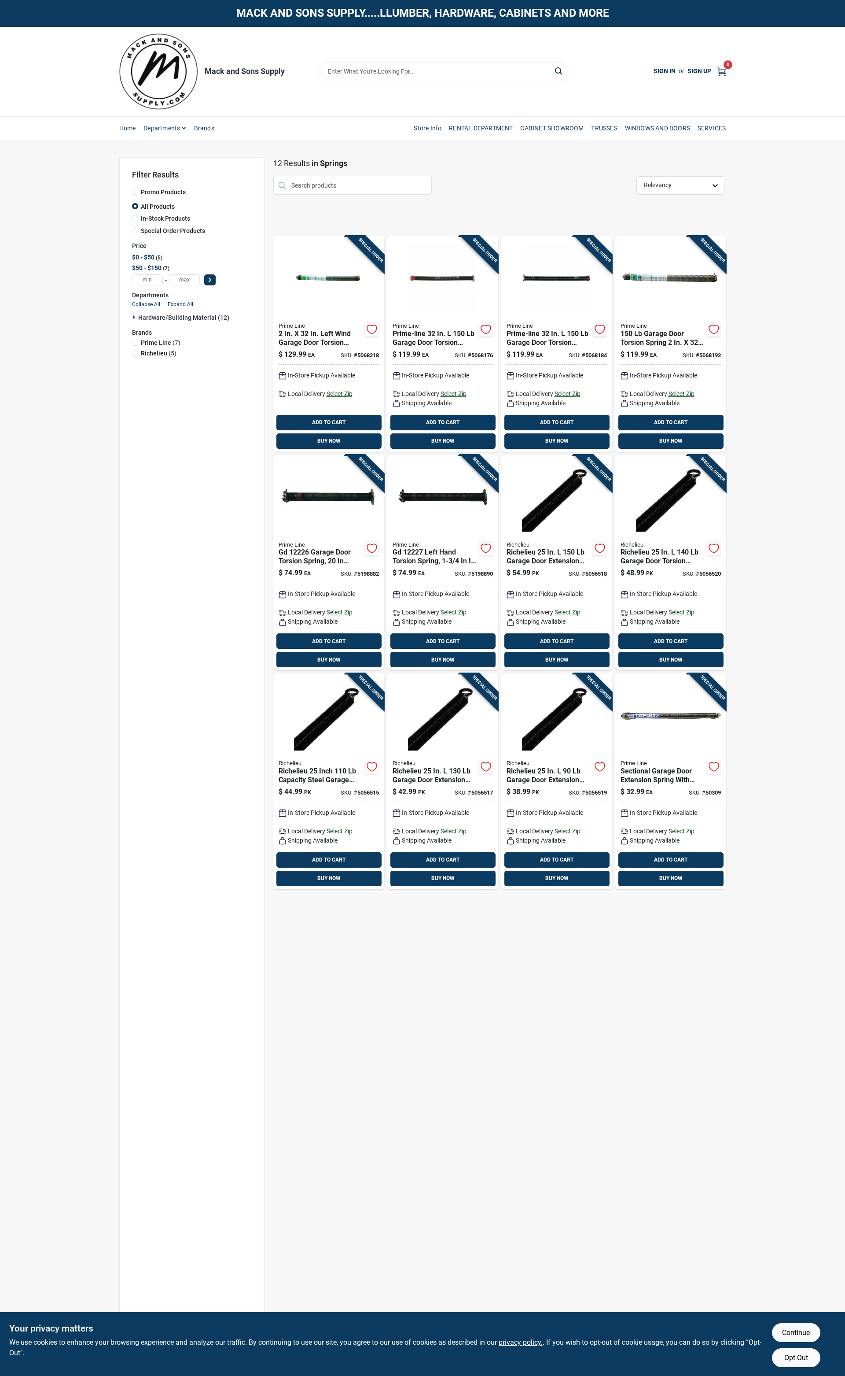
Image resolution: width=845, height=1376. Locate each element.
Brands (204, 128)
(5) (158, 353)
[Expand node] (135, 317)
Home (127, 128)
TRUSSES (604, 128)
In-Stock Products (165, 218)
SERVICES (712, 128)
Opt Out (796, 1358)
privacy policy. (521, 1342)
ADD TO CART (328, 422)
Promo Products (163, 192)
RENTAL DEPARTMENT (481, 128)
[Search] (559, 70)
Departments (161, 128)
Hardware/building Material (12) (183, 317)
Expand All (180, 304)
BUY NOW (329, 441)
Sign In (665, 70)
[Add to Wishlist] (372, 329)
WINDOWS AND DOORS (657, 128)
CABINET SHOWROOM (552, 128)
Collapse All (146, 304)
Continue (796, 1332)
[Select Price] (210, 279)
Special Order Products (173, 231)
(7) (160, 342)
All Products (158, 206)
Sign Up (699, 70)
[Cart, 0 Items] (721, 71)
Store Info (427, 128)
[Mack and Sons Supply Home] (158, 71)
